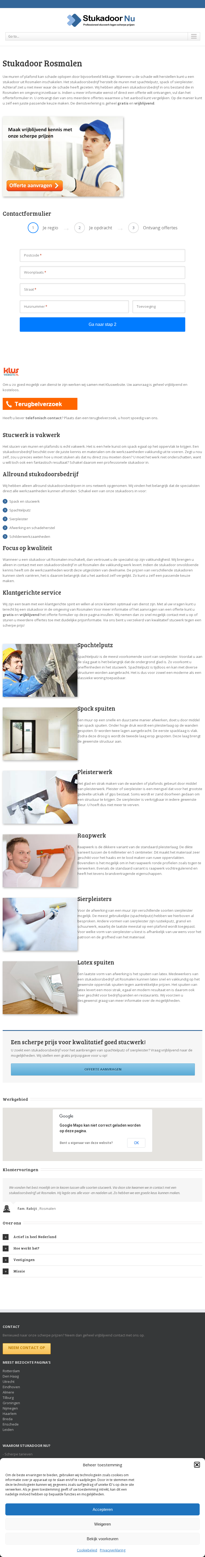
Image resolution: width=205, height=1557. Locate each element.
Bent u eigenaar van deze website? (86, 1143)
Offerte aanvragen (102, 1069)
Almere (8, 1392)
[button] (197, 1464)
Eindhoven (11, 1386)
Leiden (8, 1429)
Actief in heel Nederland (34, 1236)
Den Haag (11, 1376)
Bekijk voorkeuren (102, 1538)
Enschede (11, 1424)
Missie (19, 1271)
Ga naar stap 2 (102, 324)
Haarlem (10, 1413)
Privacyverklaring (112, 1550)
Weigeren (102, 1524)
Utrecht (8, 1381)
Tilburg (8, 1397)
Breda (8, 1418)
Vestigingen (24, 1259)
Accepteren (103, 1509)
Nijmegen (10, 1408)
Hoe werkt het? (26, 1248)
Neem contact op (26, 1347)
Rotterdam (11, 1370)
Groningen (11, 1402)
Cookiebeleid (87, 1550)
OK (136, 1143)
